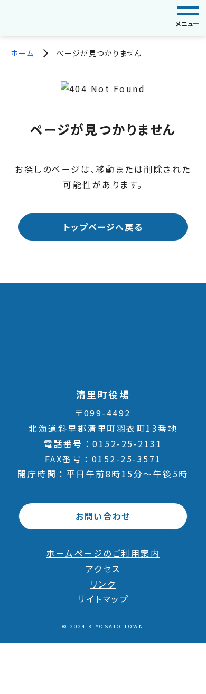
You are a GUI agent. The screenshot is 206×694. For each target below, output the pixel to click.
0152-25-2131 (127, 443)
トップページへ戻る (103, 226)
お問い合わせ (103, 516)
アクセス (103, 568)
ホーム (22, 53)
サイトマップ (103, 598)
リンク (103, 583)
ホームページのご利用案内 (103, 553)
